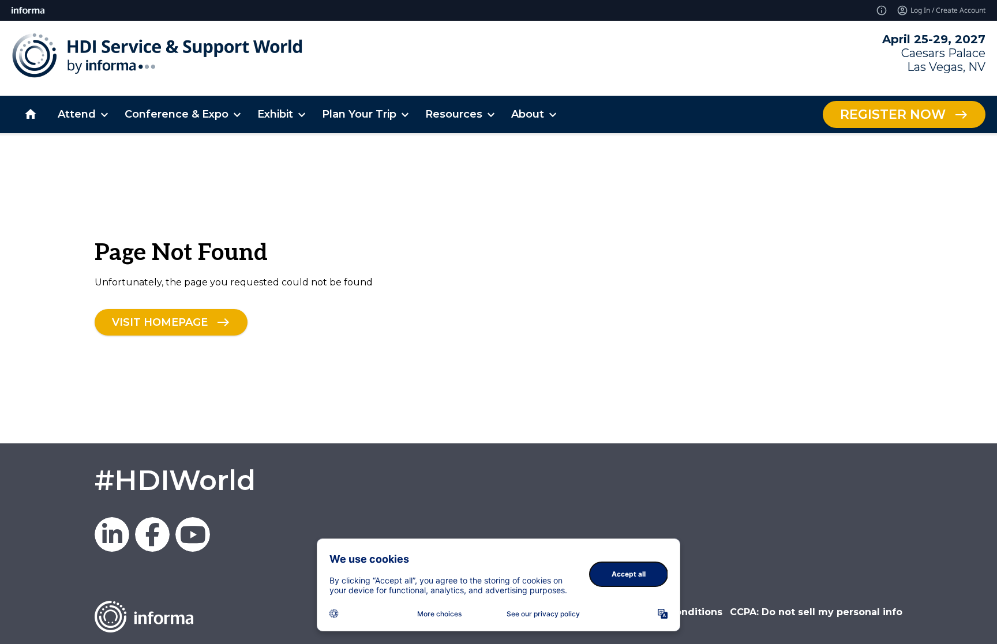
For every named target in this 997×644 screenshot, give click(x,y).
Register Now (893, 114)
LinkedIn (112, 534)
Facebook (152, 534)
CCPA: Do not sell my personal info (816, 612)
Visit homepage (160, 321)
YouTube (192, 534)
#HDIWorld (175, 480)
